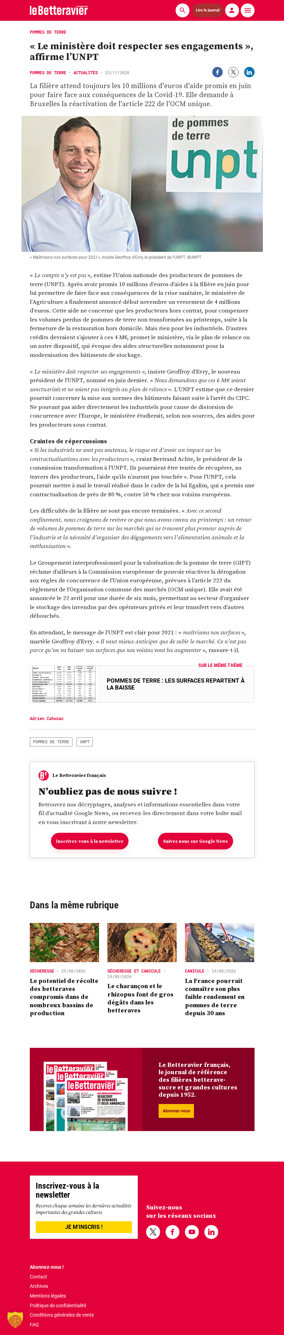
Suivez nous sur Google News (195, 841)
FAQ (34, 1324)
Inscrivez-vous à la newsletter (89, 841)
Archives (39, 1286)
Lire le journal (207, 10)
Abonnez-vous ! (47, 1267)
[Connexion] (232, 10)
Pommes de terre (48, 72)
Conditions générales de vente (62, 1315)
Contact (38, 1277)
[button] (15, 1319)
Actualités (85, 72)
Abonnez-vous (176, 1111)
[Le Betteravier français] (59, 10)
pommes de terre (51, 741)
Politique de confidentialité (58, 1305)
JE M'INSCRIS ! (84, 1227)
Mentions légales (48, 1296)
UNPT (85, 741)
